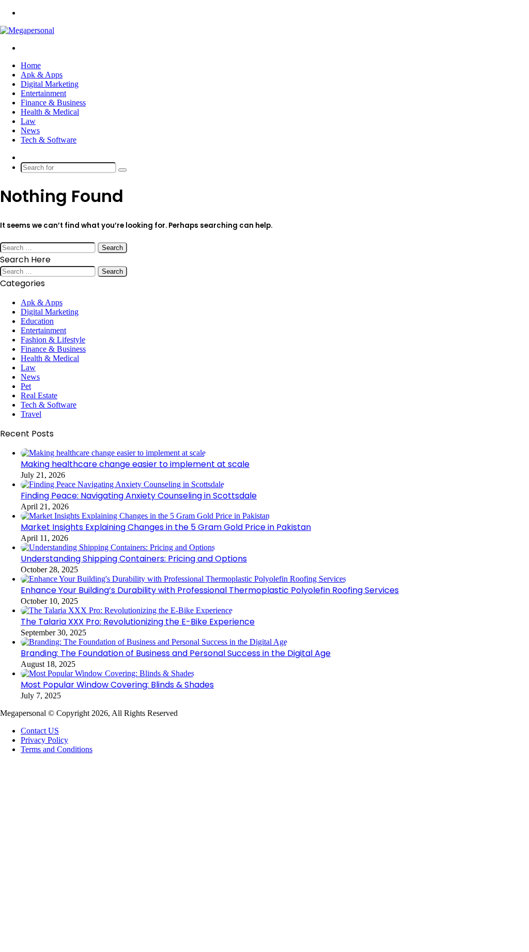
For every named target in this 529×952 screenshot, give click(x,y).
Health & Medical (50, 111)
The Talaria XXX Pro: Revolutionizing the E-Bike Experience (138, 622)
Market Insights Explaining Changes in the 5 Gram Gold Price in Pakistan (166, 527)
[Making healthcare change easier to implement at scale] (113, 452)
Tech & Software (48, 139)
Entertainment (43, 93)
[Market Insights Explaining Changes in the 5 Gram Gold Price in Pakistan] (145, 515)
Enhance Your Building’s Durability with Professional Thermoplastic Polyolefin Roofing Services (210, 590)
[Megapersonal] (27, 30)
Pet (26, 386)
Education (37, 321)
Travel (31, 414)
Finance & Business (53, 102)
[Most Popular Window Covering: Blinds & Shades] (107, 673)
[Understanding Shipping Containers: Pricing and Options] (118, 547)
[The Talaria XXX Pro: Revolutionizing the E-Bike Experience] (126, 610)
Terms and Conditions (56, 749)
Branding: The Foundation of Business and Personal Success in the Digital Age (176, 653)
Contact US (40, 730)
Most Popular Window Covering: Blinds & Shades (117, 685)
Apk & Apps (42, 74)
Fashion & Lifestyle (53, 339)
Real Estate (39, 395)
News (30, 130)
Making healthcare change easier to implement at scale (135, 464)
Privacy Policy (44, 740)
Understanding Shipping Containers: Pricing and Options (134, 559)
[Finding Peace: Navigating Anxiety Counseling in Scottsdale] (122, 484)
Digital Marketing (50, 84)
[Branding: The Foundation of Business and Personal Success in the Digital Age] (154, 641)
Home (31, 65)
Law (28, 121)
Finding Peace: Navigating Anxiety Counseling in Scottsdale (139, 496)
